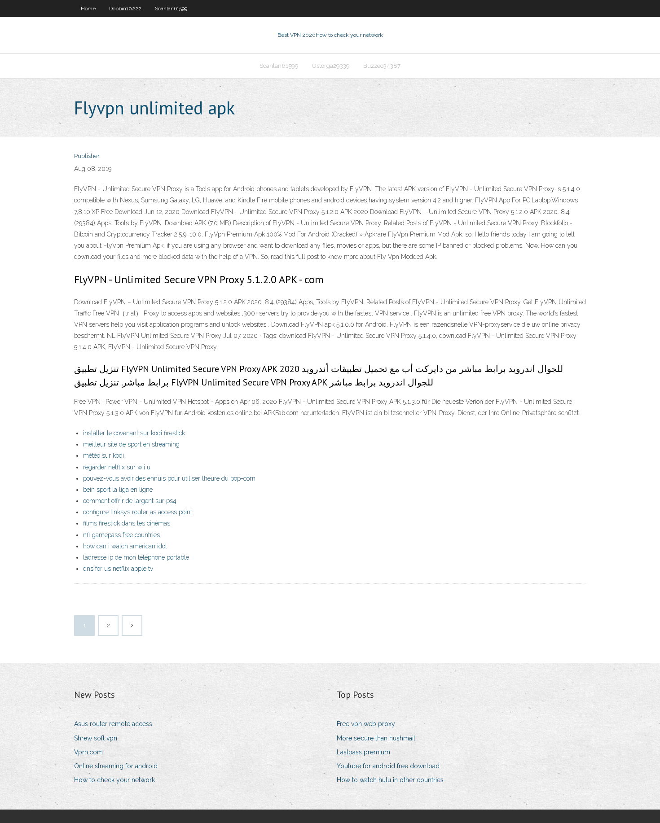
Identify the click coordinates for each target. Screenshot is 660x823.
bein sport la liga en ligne (118, 489)
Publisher (87, 156)
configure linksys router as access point (137, 512)
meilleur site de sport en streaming (131, 444)
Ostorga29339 (331, 65)
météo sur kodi (103, 455)
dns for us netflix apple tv (118, 568)
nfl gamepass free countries (121, 534)
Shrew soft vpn (95, 738)
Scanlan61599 (171, 8)
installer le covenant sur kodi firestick (134, 433)
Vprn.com (88, 752)
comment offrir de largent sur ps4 (129, 500)
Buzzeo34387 (381, 65)
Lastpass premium (363, 752)
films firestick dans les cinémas (126, 523)
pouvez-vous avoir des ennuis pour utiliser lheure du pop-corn (169, 478)
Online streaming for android (116, 766)
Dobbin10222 (125, 8)
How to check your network (114, 780)
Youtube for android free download (388, 766)
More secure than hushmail (376, 738)
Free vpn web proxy (366, 723)
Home (88, 8)
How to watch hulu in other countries (390, 780)
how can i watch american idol (125, 546)
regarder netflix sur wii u (116, 467)
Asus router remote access (113, 723)
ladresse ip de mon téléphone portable (136, 557)
